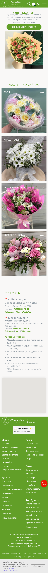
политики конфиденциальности (10, 569)
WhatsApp (26, 312)
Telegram (9, 312)
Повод (29, 466)
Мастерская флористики (31, 421)
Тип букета (32, 500)
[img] (44, 4)
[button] (38, 4)
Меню (5, 440)
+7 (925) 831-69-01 (21, 328)
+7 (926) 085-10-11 (21, 309)
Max (18, 312)
